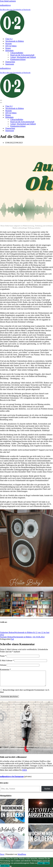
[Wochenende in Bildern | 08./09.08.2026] (40, 837)
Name (3, 656)
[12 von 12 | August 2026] (40, 811)
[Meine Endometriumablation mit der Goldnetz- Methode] (12, 837)
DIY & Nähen (11, 46)
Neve (2, 854)
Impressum (9, 64)
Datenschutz (10, 62)
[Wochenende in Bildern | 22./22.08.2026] (12, 811)
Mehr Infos (5, 866)
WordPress (22, 854)
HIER (24, 770)
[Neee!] (11, 866)
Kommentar (5, 669)
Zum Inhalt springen (8, 1)
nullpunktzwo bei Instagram (12, 776)
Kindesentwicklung (18, 59)
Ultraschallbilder (16, 53)
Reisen (8, 48)
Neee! (47, 863)
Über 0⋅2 (8, 39)
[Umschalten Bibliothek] (43, 117)
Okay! (40, 863)
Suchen (47, 789)
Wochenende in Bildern (14, 41)
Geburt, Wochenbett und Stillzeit (23, 57)
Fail (12, 639)
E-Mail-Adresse (7, 660)
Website (3, 665)
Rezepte (8, 43)
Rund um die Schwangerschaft (22, 55)
